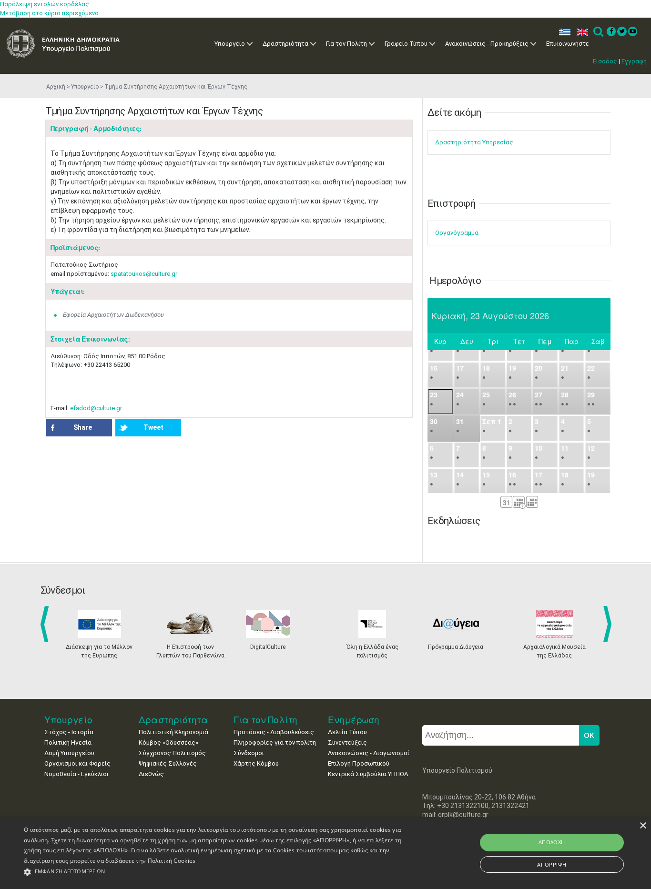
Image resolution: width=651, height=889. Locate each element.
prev (46, 624)
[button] (220, 872)
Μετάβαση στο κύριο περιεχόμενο (49, 13)
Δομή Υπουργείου (69, 753)
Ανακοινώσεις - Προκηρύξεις (487, 43)
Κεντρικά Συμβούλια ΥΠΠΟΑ (368, 774)
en (580, 32)
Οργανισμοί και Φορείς (77, 763)
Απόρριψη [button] (551, 864)
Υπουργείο (229, 43)
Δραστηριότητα (285, 43)
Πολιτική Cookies (172, 861)
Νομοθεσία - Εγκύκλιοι (76, 774)
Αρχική (55, 86)
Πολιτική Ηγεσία (68, 742)
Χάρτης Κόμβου (256, 763)
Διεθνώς (151, 774)
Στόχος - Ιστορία (68, 732)
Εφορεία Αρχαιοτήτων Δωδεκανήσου (113, 314)
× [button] (642, 825)
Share (82, 427)
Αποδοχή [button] (552, 842)
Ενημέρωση (353, 719)
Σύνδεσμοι (249, 753)
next (609, 624)
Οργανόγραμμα (456, 232)
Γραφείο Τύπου (406, 43)
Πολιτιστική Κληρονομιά (173, 732)
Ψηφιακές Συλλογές (168, 763)
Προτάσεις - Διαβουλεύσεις (274, 732)
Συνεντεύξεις (347, 742)
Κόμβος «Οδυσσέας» (168, 742)
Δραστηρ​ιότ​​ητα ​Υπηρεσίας (474, 142)
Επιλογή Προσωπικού (358, 763)
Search (598, 32)
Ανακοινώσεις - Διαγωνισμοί (368, 753)
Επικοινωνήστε (567, 43)
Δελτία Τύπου (347, 732)
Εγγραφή (634, 61)
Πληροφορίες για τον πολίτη (275, 742)
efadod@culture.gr (96, 408)
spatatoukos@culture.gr (144, 273)
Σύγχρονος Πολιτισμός (172, 753)
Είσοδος (605, 61)
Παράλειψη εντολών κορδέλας (44, 4)
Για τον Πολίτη (346, 43)
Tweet (153, 427)
